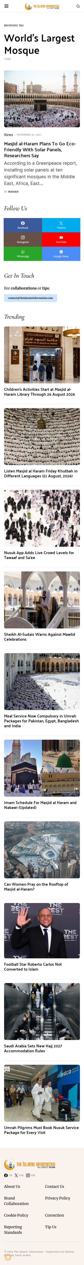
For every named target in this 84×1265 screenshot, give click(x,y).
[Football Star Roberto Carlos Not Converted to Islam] (42, 930)
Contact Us (54, 1186)
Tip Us (50, 1227)
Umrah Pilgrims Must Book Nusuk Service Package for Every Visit (41, 1130)
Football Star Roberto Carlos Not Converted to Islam (33, 966)
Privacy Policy (57, 1198)
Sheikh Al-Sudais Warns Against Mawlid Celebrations (39, 636)
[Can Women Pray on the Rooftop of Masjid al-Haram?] (42, 849)
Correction (54, 1215)
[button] (6, 6)
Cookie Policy (16, 1215)
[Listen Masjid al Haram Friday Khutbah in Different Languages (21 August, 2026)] (42, 436)
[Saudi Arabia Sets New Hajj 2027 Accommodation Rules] (42, 1011)
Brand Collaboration (16, 1201)
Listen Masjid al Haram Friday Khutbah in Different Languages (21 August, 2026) (40, 473)
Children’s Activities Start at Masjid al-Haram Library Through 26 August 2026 (39, 391)
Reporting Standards (13, 1230)
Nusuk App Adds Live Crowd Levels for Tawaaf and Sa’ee (39, 555)
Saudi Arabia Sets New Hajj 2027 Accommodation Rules (33, 1048)
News (8, 135)
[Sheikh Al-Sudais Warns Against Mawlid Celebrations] (42, 599)
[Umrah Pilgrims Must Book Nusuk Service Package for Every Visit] (42, 1093)
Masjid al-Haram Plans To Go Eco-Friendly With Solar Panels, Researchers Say (40, 149)
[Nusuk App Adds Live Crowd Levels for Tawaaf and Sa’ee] (42, 518)
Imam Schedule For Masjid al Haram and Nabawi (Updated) (40, 804)
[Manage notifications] (8, 1257)
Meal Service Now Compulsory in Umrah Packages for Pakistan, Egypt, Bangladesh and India (41, 720)
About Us (12, 1186)
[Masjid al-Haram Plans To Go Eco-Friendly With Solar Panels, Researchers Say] (42, 98)
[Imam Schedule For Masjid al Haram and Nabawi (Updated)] (42, 767)
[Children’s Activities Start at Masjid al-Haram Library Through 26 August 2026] (42, 354)
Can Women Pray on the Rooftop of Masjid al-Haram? (36, 886)
